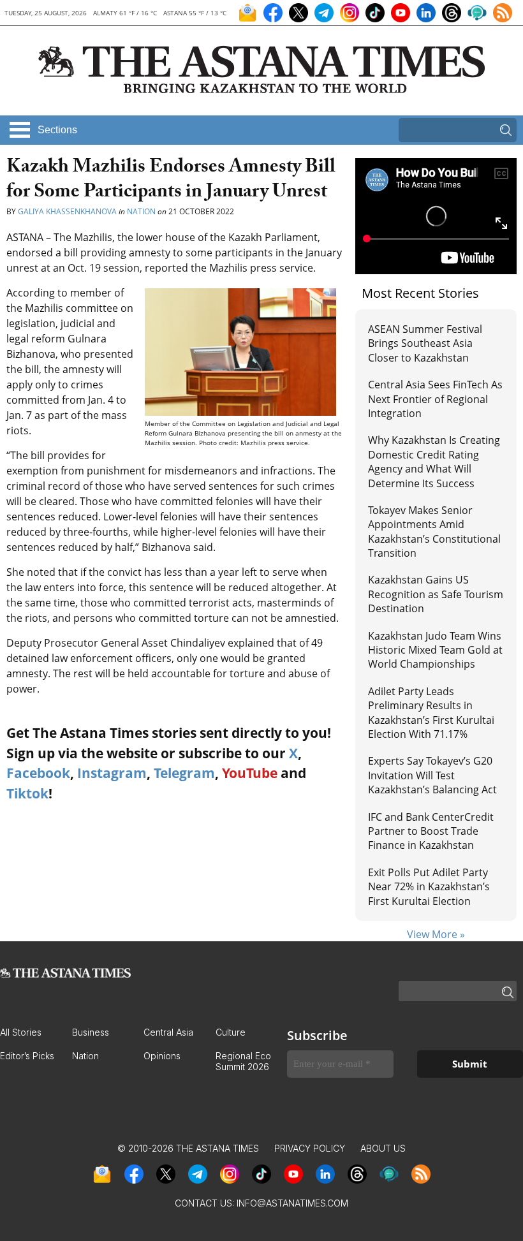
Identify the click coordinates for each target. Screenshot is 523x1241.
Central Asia (168, 1032)
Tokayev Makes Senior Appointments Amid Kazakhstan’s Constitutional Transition (434, 531)
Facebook (38, 773)
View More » (436, 934)
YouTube (249, 773)
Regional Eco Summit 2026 (243, 1061)
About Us (383, 1148)
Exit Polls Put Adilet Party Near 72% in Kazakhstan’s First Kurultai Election (429, 886)
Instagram (112, 773)
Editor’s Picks (27, 1055)
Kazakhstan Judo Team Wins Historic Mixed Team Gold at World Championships (435, 650)
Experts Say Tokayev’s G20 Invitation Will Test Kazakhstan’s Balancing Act (432, 775)
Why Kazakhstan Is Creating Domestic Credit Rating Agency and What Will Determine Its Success (434, 461)
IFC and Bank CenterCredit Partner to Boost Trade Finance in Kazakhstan (431, 831)
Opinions (162, 1055)
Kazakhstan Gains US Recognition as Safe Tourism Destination (435, 594)
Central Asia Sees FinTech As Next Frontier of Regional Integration (435, 399)
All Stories (20, 1032)
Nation (141, 211)
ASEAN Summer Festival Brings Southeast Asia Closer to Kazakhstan (425, 343)
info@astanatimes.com (292, 1203)
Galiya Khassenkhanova (67, 211)
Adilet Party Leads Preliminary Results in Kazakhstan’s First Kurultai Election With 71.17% (431, 712)
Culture (231, 1032)
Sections (57, 129)
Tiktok (27, 793)
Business (90, 1032)
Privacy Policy (309, 1148)
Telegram (184, 773)
